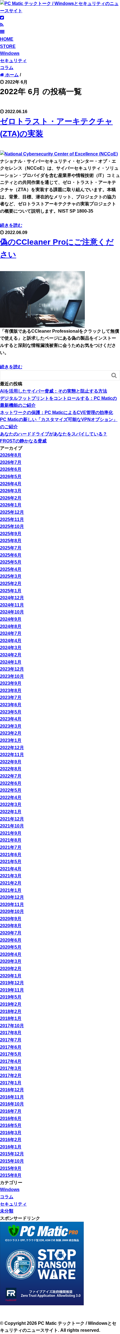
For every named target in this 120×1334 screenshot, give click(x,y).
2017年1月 (10, 1082)
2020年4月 (10, 954)
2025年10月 (12, 526)
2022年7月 (10, 776)
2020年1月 (10, 975)
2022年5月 (10, 790)
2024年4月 (10, 640)
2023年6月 (10, 704)
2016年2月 (10, 1139)
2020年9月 (10, 918)
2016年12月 (12, 1089)
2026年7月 (10, 462)
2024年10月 (12, 612)
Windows (10, 53)
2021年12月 (12, 819)
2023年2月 (10, 733)
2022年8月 (10, 768)
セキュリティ (13, 60)
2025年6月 (10, 555)
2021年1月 (10, 890)
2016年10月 (12, 1104)
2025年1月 (10, 590)
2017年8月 (10, 1032)
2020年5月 (10, 947)
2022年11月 (12, 754)
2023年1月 (10, 740)
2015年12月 (12, 1154)
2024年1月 (10, 662)
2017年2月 (10, 1075)
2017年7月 (10, 1040)
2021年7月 (10, 847)
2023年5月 (10, 712)
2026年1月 (10, 505)
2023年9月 (10, 683)
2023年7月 (10, 697)
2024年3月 (10, 647)
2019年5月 (10, 997)
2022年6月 (10, 783)
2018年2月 (10, 1011)
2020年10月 (12, 911)
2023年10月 (12, 676)
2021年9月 (10, 833)
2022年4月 (10, 797)
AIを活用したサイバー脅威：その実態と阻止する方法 (53, 391)
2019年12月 (12, 982)
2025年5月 (10, 562)
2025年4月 (10, 569)
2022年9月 (10, 761)
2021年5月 (10, 861)
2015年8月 (10, 1175)
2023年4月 (10, 719)
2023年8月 (10, 690)
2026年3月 (10, 490)
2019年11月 (12, 990)
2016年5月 (10, 1125)
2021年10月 (12, 826)
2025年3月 (10, 576)
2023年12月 (12, 669)
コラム (6, 67)
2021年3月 (10, 875)
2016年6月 (10, 1118)
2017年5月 (10, 1054)
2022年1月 (10, 811)
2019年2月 (10, 1004)
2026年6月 (10, 469)
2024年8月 (10, 626)
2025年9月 (10, 533)
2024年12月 (12, 597)
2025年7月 (10, 548)
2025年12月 (12, 512)
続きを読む (11, 225)
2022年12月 (12, 747)
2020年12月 (12, 897)
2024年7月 (10, 633)
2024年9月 (10, 619)
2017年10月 (12, 1025)
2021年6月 (10, 854)
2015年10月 (12, 1161)
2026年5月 (10, 476)
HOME (6, 39)
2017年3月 (10, 1068)
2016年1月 (10, 1147)
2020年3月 (10, 961)
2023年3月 (10, 726)
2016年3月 (10, 1132)
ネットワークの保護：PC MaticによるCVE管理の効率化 (56, 412)
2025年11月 (12, 519)
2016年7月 (10, 1111)
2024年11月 (12, 605)
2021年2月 (10, 883)
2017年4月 (10, 1061)
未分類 (6, 1211)
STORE (8, 46)
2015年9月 (10, 1168)
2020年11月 (12, 904)
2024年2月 (10, 655)
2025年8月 (10, 540)
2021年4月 (10, 868)
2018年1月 (10, 1018)
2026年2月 (10, 498)
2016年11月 (12, 1097)
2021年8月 (10, 840)
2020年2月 (10, 968)
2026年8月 (10, 455)
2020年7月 (10, 933)
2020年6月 (10, 940)
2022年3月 (10, 804)
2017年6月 (10, 1047)
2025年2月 (10, 583)
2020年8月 (10, 925)
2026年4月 (10, 483)
